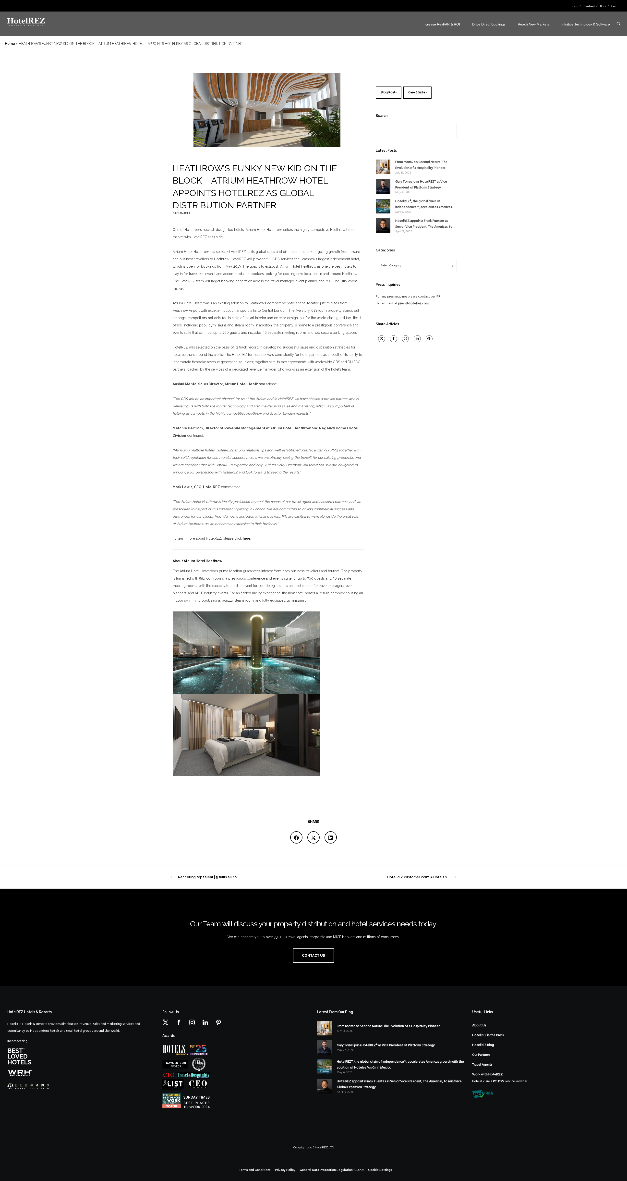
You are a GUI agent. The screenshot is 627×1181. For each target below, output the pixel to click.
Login (615, 6)
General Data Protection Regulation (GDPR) (332, 1170)
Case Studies (417, 92)
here (246, 538)
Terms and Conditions (255, 1170)
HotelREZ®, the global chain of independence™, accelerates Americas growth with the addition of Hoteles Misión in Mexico (423, 204)
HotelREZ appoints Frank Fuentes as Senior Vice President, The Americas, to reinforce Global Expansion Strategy (424, 224)
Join (575, 6)
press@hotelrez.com (413, 303)
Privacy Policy (285, 1170)
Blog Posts (389, 92)
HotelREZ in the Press (488, 1035)
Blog (603, 6)
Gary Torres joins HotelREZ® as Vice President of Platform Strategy (421, 184)
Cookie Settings (380, 1170)
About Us (479, 1025)
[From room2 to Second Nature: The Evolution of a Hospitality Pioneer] (383, 166)
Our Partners (481, 1055)
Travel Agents (482, 1065)
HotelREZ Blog (483, 1045)
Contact (589, 6)
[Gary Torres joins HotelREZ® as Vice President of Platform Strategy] (383, 186)
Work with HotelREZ (487, 1074)
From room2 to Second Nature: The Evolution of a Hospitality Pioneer (421, 165)
